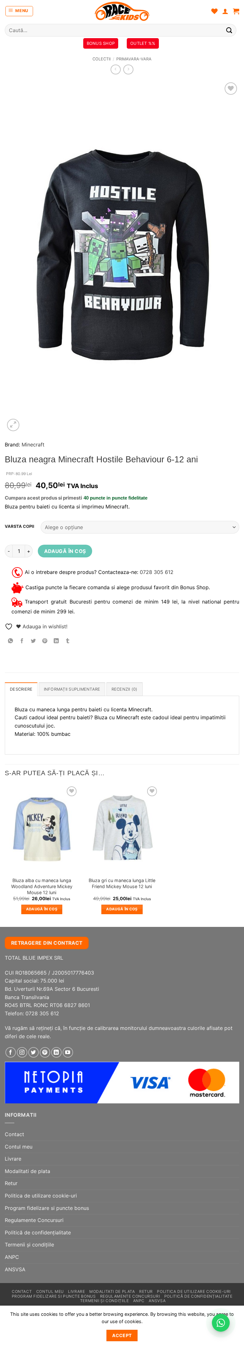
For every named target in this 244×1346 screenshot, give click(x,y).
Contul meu (18, 1146)
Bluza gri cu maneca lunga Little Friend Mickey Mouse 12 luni (122, 883)
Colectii (101, 59)
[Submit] (229, 30)
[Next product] (115, 69)
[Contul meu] (225, 11)
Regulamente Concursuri (34, 1220)
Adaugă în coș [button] (42, 909)
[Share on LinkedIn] (56, 641)
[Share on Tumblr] (68, 641)
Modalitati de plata (27, 1171)
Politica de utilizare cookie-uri (41, 1195)
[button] (19, 11)
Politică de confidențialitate (38, 1232)
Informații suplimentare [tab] (72, 689)
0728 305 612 (156, 572)
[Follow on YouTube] (68, 1052)
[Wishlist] (214, 11)
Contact (14, 1134)
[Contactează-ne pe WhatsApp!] (221, 1323)
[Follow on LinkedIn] (56, 1052)
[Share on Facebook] (22, 641)
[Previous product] (128, 69)
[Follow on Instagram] (22, 1052)
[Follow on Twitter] (33, 1052)
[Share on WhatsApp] (10, 641)
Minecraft (33, 444)
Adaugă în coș (65, 551)
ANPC (12, 1257)
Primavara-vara (134, 59)
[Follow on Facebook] (10, 1052)
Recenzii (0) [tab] (125, 689)
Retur (11, 1183)
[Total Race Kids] (122, 11)
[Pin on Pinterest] (45, 641)
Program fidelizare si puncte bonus (47, 1208)
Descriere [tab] (21, 689)
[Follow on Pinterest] (45, 1052)
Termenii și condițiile (29, 1244)
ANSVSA (15, 1269)
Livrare (13, 1159)
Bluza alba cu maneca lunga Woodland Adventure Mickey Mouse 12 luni (41, 886)
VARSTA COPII (19, 526)
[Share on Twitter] (33, 641)
